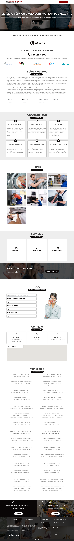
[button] (21, 295)
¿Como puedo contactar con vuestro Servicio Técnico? (18, 295)
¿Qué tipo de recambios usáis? (14, 302)
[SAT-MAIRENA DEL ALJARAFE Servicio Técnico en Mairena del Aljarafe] (14, 2)
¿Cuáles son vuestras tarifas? (14, 305)
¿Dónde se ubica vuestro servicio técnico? (16, 298)
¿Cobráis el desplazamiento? (14, 316)
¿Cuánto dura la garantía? (13, 309)
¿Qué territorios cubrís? (12, 312)
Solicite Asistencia (63, 1)
